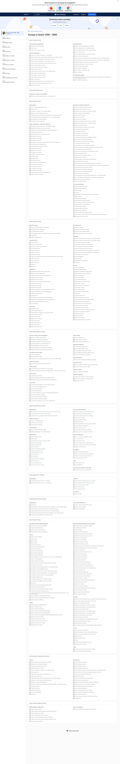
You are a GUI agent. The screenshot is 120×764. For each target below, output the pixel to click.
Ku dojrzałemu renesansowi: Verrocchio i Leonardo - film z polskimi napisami (46, 233)
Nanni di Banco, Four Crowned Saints (38, 144)
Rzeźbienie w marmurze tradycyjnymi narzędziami (40, 281)
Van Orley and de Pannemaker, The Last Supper (84, 415)
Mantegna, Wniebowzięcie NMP (81, 208)
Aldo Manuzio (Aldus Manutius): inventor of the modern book (43, 96)
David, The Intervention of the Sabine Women (84, 678)
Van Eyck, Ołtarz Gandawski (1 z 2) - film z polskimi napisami (43, 384)
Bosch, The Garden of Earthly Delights (38, 429)
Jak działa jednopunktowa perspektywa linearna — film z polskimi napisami (45, 117)
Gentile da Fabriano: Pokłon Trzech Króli (83, 109)
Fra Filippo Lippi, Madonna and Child (82, 143)
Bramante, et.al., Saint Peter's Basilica (82, 229)
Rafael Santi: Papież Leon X (36, 326)
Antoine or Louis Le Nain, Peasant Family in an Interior (85, 634)
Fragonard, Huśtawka (35, 686)
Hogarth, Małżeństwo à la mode (37, 713)
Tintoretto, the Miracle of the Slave (82, 307)
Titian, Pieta (77, 293)
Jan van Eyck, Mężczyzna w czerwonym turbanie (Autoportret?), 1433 (44, 392)
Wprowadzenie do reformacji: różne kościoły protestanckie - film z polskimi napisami (47, 512)
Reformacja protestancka (80, 508)
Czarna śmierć (34, 48)
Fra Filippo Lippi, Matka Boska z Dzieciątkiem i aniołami (85, 137)
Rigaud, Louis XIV (78, 636)
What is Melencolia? (35, 460)
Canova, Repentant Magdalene (81, 688)
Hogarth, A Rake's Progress (36, 709)
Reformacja (33, 504)
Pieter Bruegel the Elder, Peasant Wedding (83, 429)
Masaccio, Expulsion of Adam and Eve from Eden (84, 127)
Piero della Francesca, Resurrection (82, 173)
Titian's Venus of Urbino (79, 289)
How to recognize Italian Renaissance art (39, 107)
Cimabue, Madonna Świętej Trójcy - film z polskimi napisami (42, 59)
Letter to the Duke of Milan (36, 244)
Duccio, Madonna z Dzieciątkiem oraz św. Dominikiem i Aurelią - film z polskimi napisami (92, 58)
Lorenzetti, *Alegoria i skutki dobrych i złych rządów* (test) (86, 62)
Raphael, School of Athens (36, 318)
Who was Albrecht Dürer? (36, 436)
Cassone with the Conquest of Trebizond (83, 155)
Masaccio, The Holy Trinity (80, 115)
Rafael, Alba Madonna (35, 320)
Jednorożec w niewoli (79, 380)
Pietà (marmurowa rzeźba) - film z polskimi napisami (41, 275)
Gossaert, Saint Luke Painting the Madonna (83, 413)
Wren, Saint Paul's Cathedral (36, 721)
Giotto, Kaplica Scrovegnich (36, 69)
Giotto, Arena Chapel (35, 79)
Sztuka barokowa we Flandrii (36, 624)
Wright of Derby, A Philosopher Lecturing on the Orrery (42, 717)
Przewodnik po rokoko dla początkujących (39, 664)
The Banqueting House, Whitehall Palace (83, 651)
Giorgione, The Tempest (79, 267)
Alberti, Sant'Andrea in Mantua (37, 174)
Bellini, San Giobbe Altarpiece (80, 198)
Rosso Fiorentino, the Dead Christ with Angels (84, 246)
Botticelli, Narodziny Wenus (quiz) (81, 161)
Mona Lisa (33, 264)
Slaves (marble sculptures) (36, 283)
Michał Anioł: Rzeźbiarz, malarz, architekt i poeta (40, 271)
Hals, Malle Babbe (78, 529)
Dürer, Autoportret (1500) (36, 444)
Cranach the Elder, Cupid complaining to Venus (84, 442)
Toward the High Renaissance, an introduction (40, 227)
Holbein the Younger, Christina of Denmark (83, 455)
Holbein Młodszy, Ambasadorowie (81, 451)
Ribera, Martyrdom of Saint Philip (81, 617)
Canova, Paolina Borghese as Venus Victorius (83, 690)
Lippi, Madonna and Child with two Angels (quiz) (84, 141)
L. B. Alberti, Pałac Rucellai (36, 166)
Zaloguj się (83, 14)
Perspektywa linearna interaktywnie (38, 121)
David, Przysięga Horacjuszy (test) (81, 668)
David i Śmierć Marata (79, 676)
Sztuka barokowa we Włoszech (37, 599)
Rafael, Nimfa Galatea (35, 324)
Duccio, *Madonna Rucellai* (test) (81, 56)
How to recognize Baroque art (37, 527)
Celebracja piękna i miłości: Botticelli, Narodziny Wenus (85, 159)
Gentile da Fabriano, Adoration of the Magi (83, 107)
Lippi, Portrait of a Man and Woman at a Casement (85, 145)
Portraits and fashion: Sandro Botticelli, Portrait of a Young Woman (88, 163)
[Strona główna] (28, 31)
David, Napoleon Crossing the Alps (81, 680)
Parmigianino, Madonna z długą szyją (82, 242)
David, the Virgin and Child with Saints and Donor (84, 411)
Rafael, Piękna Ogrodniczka (36, 314)
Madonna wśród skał (35, 250)
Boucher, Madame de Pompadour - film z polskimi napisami (42, 670)
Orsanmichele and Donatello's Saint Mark (39, 146)
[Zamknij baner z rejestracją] (117, 18)
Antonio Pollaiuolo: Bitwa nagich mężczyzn (83, 149)
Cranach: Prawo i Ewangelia (80, 506)
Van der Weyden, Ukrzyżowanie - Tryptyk (83, 350)
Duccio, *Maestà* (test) (79, 52)
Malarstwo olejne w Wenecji (80, 188)
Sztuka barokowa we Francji (80, 644)
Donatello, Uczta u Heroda (36, 152)
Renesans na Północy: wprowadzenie (38, 337)
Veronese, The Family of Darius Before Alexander (84, 299)
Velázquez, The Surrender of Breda (81, 609)
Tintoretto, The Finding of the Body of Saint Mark (84, 309)
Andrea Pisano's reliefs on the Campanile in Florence (41, 83)
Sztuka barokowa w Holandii (80, 594)
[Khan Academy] (60, 14)
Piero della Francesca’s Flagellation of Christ (83, 171)
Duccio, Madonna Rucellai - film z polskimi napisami (85, 54)
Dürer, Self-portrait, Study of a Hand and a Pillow (40, 440)
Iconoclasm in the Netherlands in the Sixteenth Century (42, 514)
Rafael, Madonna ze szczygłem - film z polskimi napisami (42, 312)
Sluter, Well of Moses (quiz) (36, 356)
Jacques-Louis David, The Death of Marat (83, 674)
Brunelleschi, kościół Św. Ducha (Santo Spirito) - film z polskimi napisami (45, 142)
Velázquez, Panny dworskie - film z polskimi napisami (85, 611)
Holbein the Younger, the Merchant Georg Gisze (84, 453)
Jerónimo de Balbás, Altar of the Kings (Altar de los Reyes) (86, 619)
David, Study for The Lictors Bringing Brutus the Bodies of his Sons (88, 672)
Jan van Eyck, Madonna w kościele (38, 394)
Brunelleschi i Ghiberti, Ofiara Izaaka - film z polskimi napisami (43, 126)
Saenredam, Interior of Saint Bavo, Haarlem (83, 525)
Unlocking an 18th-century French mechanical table (41, 680)
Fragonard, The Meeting (36, 690)
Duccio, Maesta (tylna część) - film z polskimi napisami (85, 50)
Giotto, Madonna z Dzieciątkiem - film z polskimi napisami (42, 61)
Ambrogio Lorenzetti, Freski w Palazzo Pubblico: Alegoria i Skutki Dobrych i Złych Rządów (92, 60)
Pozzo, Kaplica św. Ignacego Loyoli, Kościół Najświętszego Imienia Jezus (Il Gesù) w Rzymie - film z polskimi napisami (50, 593)
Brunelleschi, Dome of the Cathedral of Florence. (40, 134)
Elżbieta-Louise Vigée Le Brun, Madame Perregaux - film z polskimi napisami (45, 678)
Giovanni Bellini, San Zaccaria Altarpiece (82, 200)
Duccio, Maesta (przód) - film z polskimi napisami (84, 48)
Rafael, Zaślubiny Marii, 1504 (36, 310)
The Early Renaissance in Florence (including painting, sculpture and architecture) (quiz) (92, 165)
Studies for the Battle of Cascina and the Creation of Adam (42, 289)
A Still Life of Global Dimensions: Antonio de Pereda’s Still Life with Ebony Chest (90, 599)
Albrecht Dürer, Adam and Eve (37, 452)
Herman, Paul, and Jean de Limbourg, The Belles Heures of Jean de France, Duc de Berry (48, 370)
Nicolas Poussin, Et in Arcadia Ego (81, 630)
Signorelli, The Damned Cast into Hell (82, 179)
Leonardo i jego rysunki (35, 248)
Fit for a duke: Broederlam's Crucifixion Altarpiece (40, 363)
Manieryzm (77, 262)
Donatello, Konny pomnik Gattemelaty (38, 162)
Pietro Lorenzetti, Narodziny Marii (81, 66)
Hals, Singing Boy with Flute (80, 527)
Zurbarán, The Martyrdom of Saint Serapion (83, 615)
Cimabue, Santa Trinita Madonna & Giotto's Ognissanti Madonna (43, 63)
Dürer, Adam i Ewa (35, 454)
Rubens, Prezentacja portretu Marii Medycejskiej (40, 610)
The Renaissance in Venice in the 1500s (82, 319)
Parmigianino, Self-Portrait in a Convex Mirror (84, 244)
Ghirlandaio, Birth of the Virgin (81, 153)
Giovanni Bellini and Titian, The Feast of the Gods (84, 202)
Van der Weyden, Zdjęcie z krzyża (81, 346)
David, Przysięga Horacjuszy (80, 664)
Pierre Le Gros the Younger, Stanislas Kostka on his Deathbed (43, 597)
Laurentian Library (34, 303)
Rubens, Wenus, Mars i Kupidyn (37, 616)
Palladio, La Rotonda (79, 315)
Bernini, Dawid (34, 538)
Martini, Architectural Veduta (80, 181)
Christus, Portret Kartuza (80, 337)
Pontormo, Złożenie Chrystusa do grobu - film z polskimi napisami (87, 238)
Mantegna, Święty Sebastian (80, 206)
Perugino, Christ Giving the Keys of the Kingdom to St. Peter (86, 151)
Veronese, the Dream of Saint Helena (82, 301)
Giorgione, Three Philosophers (81, 269)
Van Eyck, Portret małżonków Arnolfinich (39, 396)
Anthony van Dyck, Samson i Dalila (38, 622)
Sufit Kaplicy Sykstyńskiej (36, 285)
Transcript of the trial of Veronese (81, 305)
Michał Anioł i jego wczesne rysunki (38, 273)
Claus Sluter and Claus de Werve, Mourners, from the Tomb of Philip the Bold (46, 358)
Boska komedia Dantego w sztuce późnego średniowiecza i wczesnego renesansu (46, 57)
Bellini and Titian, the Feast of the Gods (82, 273)
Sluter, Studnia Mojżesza (36, 354)
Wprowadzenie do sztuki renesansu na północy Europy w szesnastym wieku (46, 411)
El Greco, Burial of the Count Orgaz (82, 484)
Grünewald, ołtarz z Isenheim (36, 422)
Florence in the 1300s (35, 85)
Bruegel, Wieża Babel (79, 421)
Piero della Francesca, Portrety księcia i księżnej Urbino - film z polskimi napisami (90, 175)
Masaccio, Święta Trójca (79, 117)
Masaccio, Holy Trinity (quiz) (80, 119)
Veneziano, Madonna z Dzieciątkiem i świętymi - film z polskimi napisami (89, 147)
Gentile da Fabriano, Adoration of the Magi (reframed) (85, 111)
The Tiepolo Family (35, 672)
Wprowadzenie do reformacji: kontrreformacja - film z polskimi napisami (45, 510)
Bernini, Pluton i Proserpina (36, 536)
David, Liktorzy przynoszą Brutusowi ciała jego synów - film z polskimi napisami (90, 670)
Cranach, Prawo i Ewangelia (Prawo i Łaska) (83, 436)
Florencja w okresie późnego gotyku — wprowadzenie (41, 55)
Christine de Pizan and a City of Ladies (82, 366)
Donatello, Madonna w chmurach (37, 154)
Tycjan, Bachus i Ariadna (79, 283)
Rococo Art (33, 694)
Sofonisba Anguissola (79, 256)
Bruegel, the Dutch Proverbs (80, 419)
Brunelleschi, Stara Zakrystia (36, 132)
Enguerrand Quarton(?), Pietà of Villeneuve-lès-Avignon (85, 359)
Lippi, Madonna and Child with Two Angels (83, 139)
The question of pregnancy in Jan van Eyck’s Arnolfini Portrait (43, 400)
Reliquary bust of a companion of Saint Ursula (84, 431)
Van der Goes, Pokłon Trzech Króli (81, 371)
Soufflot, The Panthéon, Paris (80, 694)
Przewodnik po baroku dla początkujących (39, 531)
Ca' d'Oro (77, 192)
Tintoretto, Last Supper (79, 313)
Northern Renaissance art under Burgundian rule (40, 343)
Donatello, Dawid (34, 156)
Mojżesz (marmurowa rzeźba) (37, 277)
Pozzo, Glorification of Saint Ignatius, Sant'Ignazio (40, 595)
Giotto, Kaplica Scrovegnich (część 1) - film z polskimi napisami (43, 71)
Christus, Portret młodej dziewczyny (82, 341)
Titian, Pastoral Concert (79, 275)
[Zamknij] (118, 1)
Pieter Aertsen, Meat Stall (80, 417)
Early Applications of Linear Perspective (39, 119)
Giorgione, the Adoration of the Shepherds (83, 271)
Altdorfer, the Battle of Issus (80, 446)
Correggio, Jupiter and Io (80, 295)
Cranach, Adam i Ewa (79, 438)
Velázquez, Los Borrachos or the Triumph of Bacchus (85, 605)
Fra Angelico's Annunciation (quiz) (81, 133)
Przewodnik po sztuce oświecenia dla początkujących (41, 662)
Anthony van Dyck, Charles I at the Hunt (39, 620)
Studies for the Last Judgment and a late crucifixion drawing (42, 299)
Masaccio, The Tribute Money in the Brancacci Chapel (85, 121)
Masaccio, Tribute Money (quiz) (81, 125)
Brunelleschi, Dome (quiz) (36, 136)
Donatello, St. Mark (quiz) (36, 150)
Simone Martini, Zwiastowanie (81, 68)
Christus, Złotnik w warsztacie (81, 339)
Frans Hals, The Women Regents (81, 531)
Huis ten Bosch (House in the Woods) (82, 592)
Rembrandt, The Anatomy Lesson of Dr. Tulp (83, 533)
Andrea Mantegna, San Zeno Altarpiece (82, 204)
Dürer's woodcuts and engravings (37, 464)
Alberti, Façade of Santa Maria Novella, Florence (40, 172)
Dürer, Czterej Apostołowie (36, 462)
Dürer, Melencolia (34, 456)
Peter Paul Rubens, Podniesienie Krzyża (38, 604)
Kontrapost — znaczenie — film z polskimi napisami (41, 111)
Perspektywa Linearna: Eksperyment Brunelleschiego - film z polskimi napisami (46, 115)
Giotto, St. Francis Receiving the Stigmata (39, 67)
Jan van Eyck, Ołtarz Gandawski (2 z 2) (38, 386)
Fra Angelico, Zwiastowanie (80, 131)
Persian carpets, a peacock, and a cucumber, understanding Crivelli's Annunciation (91, 214)
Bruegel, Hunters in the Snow (80, 427)
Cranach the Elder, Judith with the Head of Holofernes (85, 444)
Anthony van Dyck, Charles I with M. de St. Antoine (85, 649)
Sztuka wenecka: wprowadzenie (81, 186)
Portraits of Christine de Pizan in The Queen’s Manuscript (86, 364)
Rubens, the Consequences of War (38, 618)
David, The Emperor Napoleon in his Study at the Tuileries (86, 696)
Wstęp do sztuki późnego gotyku (37, 46)
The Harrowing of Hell (79, 462)
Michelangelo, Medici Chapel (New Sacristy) (39, 301)
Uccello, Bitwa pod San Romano (81, 135)
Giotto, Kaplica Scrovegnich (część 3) (38, 75)
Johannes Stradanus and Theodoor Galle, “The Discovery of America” (44, 415)
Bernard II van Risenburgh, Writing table (39, 682)
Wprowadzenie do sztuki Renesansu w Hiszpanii (40, 480)
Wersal (76, 640)
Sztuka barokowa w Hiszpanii (80, 623)
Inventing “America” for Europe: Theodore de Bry (40, 413)
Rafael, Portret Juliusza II (36, 322)
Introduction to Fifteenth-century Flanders (39, 339)
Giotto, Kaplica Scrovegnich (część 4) (38, 77)
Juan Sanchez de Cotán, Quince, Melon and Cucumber (85, 601)
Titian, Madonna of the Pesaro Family (82, 281)
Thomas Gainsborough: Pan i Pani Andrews (39, 715)
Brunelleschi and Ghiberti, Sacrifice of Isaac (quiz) (40, 128)
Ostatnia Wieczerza (35, 258)
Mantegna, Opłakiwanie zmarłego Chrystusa (83, 212)
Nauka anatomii (34, 109)
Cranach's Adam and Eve (80, 440)
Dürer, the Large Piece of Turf (37, 450)
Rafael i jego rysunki (35, 308)
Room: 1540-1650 (78, 464)
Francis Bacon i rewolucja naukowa (38, 529)
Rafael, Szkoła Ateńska (35, 316)
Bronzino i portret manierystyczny (81, 254)
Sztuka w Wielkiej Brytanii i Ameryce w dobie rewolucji (85, 709)
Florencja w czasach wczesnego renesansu (39, 113)
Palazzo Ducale (78, 190)
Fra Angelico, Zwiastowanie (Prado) (82, 129)
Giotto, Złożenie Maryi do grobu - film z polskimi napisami (42, 81)
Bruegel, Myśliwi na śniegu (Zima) (81, 425)
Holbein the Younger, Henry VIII (81, 457)
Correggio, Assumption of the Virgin (82, 297)
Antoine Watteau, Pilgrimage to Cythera (39, 666)
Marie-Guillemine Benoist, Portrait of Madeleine (84, 686)
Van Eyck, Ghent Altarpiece (36, 390)
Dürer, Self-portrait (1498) (36, 442)
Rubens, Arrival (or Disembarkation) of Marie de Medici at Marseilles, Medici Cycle (47, 614)
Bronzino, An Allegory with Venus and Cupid (83, 248)
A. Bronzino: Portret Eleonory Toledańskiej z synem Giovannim (87, 250)
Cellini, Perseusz (78, 258)
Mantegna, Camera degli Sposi (81, 210)
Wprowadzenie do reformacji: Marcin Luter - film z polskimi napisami (44, 508)
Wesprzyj (76, 14)
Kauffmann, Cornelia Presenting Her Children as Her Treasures (87, 682)
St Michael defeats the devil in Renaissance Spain (84, 482)
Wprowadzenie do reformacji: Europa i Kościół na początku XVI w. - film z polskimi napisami (49, 506)
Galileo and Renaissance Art (36, 237)
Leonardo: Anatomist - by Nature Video (38, 246)
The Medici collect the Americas (37, 231)
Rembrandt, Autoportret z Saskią (81, 541)
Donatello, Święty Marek (36, 148)
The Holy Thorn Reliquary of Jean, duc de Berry (84, 376)
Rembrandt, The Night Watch (81, 537)
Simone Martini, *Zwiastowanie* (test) (82, 70)
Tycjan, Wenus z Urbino (79, 287)
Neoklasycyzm (78, 698)
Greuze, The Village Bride (36, 692)
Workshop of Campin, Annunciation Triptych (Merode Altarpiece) (43, 379)
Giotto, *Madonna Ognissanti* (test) (38, 65)
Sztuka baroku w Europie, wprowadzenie (39, 525)
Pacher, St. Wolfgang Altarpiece (37, 420)
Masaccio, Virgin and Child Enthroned (82, 113)
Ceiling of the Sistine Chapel (36, 293)
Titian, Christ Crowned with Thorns (82, 291)
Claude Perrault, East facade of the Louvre (83, 642)
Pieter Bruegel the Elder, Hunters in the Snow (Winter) (85, 423)
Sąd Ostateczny (34, 295)
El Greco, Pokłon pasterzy (80, 488)
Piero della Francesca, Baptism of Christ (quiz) (84, 169)
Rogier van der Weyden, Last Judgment (82, 354)
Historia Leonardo (34, 242)
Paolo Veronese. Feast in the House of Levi (83, 303)
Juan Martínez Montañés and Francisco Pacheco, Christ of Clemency (88, 625)
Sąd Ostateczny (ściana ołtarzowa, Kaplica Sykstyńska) (41, 297)
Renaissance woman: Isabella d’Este (38, 229)
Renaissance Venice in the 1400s (81, 216)
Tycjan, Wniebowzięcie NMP (80, 279)
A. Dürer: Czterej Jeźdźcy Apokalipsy (38, 448)
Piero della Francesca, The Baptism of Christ (83, 167)
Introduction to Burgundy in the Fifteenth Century (41, 341)
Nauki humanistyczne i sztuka (36, 31)
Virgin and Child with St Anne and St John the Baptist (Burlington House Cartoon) (47, 256)
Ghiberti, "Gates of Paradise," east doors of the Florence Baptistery (44, 130)
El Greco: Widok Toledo (79, 486)
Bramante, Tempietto (79, 227)
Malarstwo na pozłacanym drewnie (38, 50)
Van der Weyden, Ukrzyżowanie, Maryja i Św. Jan (84, 352)
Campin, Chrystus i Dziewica (36, 375)
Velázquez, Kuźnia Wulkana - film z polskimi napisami (85, 607)
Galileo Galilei (33, 235)
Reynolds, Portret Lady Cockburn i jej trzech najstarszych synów (43, 719)
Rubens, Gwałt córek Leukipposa (37, 608)
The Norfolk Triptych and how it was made (39, 345)
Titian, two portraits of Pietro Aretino (82, 285)
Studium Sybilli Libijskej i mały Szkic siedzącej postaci (41, 291)
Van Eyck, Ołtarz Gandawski (36, 388)
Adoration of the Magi (35, 254)
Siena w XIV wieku (78, 72)
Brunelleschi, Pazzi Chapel (36, 140)
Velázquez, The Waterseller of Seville (82, 603)
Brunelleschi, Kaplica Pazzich (36, 138)
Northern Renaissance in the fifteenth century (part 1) (41, 347)
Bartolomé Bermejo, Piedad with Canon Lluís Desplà (85, 480)
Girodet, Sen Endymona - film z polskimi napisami (84, 684)
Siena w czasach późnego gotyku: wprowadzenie (84, 46)
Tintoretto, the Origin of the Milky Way (82, 311)
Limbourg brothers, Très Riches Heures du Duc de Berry (42, 368)
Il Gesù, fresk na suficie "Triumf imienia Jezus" (40, 591)
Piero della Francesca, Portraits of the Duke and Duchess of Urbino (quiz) (89, 177)
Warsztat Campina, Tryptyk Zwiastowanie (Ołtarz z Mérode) (42, 377)
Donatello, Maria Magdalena (36, 164)
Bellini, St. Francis (78, 196)
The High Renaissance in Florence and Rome (83, 233)
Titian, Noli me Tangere (79, 277)
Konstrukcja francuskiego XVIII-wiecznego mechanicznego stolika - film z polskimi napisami (48, 684)
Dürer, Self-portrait (35, 446)
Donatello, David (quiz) (35, 160)
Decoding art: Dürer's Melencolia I (38, 458)
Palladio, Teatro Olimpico (80, 317)
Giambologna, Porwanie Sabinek (81, 260)
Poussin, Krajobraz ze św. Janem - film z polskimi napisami (86, 632)
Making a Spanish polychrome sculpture (83, 621)
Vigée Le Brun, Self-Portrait (36, 676)
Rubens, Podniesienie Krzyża (36, 606)
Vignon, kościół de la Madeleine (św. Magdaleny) (84, 692)
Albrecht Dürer (34, 438)
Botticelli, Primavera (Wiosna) (80, 157)
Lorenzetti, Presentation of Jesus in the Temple (84, 64)
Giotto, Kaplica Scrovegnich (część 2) (38, 73)
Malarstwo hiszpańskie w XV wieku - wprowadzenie (41, 482)
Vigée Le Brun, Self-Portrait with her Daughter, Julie (41, 674)
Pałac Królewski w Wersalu (80, 638)
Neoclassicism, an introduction (81, 662)
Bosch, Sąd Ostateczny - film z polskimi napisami (40, 431)
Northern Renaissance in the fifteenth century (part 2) (41, 349)
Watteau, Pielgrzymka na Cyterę (37, 668)
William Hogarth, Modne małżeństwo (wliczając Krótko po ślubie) (43, 711)
